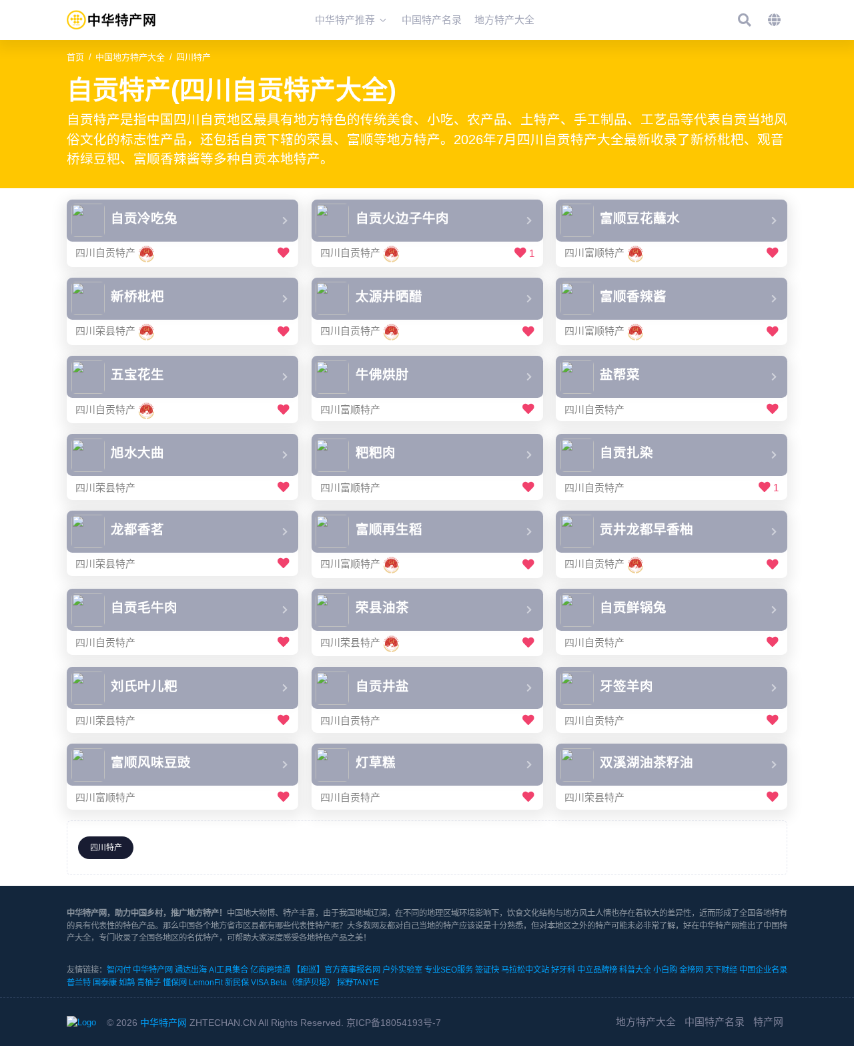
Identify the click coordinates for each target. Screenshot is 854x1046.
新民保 (237, 982)
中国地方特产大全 (130, 57)
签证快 (487, 970)
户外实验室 (402, 970)
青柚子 (149, 982)
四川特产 (193, 57)
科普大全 (635, 970)
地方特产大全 (646, 1021)
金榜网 (691, 970)
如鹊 (127, 982)
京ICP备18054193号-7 (393, 1022)
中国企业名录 (763, 970)
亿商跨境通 (270, 970)
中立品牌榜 (597, 970)
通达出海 (191, 970)
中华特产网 (153, 970)
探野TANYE (358, 982)
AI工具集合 (228, 970)
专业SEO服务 (448, 970)
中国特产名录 (715, 1021)
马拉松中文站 (525, 970)
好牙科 (563, 970)
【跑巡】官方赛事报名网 (336, 970)
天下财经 (721, 970)
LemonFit (206, 982)
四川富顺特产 (594, 253)
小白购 (665, 970)
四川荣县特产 (105, 331)
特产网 (768, 1021)
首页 (75, 57)
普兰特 (79, 982)
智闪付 (119, 970)
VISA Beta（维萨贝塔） (293, 982)
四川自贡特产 (105, 253)
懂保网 (175, 982)
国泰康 (105, 982)
